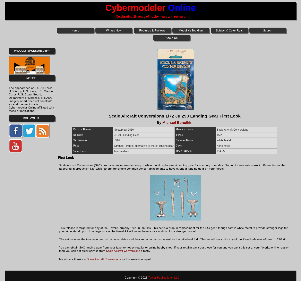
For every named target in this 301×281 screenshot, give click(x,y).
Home (75, 30)
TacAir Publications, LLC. (164, 277)
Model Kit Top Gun (191, 30)
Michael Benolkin (177, 123)
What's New (113, 30)
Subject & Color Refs (229, 30)
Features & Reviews (152, 30)
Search (267, 30)
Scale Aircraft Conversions (123, 250)
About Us (172, 37)
